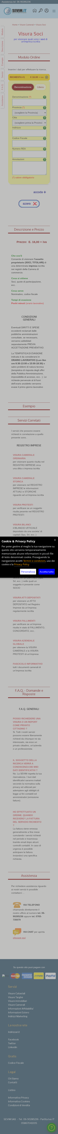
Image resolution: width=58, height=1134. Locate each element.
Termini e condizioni (34, 560)
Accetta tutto (47, 571)
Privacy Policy (21, 564)
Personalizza (28, 571)
